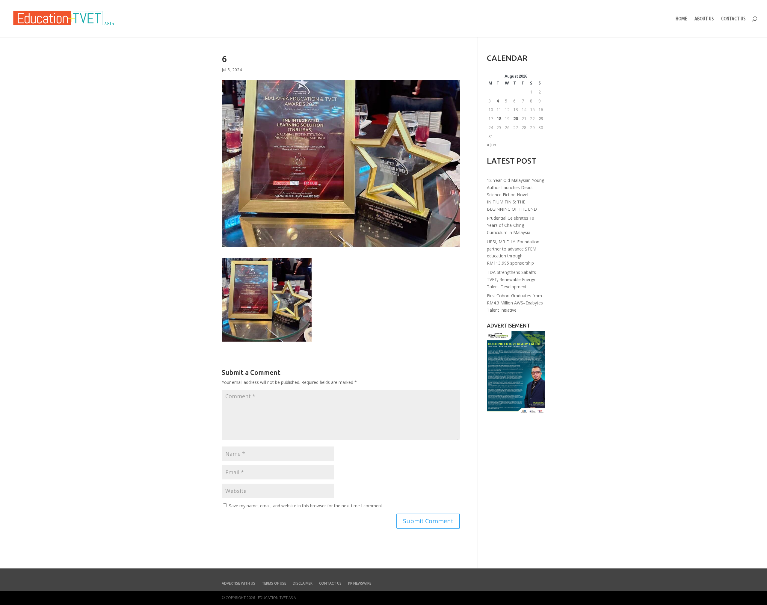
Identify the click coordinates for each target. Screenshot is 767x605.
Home (681, 18)
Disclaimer (302, 583)
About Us (704, 18)
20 (515, 118)
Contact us (330, 583)
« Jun (491, 144)
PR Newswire (359, 583)
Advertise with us (238, 583)
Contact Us (733, 18)
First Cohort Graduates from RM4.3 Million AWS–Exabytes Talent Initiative (515, 303)
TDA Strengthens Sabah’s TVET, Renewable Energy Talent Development (511, 279)
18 (498, 118)
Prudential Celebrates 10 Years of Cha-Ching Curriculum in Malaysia (510, 225)
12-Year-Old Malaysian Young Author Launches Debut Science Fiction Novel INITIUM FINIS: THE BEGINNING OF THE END (515, 194)
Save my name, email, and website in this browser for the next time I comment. (306, 506)
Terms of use (274, 583)
